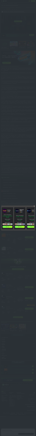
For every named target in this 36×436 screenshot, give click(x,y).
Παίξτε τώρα (7, 226)
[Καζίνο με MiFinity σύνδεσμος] (8, 224)
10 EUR (7, 220)
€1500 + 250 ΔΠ (32, 216)
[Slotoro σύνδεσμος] (5, 211)
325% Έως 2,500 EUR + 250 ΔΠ (7, 216)
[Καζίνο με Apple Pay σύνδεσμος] (28, 224)
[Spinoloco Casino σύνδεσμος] (17, 211)
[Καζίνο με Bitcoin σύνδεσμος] (3, 224)
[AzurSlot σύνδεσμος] (29, 211)
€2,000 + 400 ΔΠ (19, 216)
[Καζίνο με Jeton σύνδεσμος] (5, 224)
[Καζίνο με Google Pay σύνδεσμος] (31, 224)
